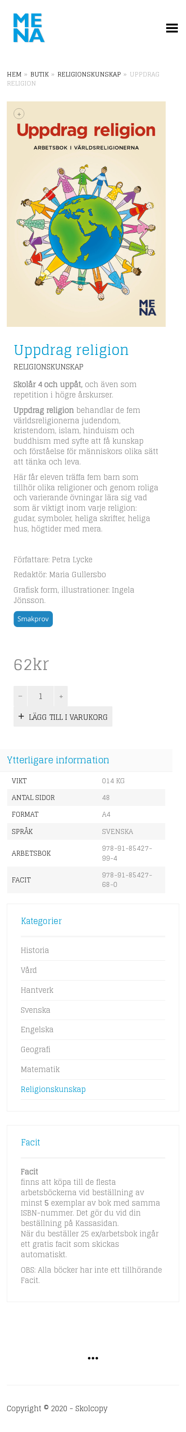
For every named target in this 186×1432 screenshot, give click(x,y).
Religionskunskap (89, 74)
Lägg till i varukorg (68, 717)
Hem (14, 74)
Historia (35, 950)
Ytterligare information (58, 760)
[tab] (86, 761)
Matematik (40, 1069)
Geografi (36, 1049)
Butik (39, 74)
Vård (29, 970)
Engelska (37, 1029)
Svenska (36, 1010)
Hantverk (37, 990)
